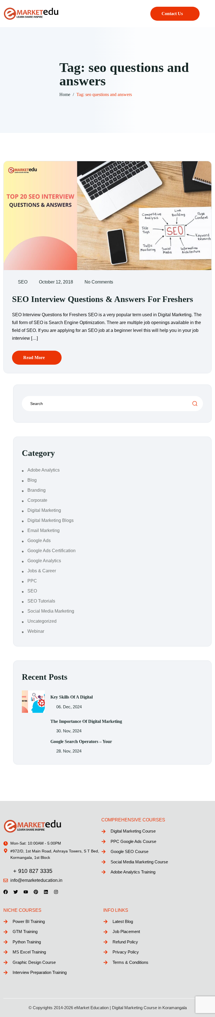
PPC (32, 580)
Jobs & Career (41, 570)
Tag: (104, 94)
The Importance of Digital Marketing (86, 721)
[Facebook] (5, 892)
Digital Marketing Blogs (50, 520)
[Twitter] (15, 892)
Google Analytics (44, 560)
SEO (22, 282)
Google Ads (39, 540)
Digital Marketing (44, 510)
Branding (36, 490)
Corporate (37, 500)
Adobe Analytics (43, 470)
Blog (32, 480)
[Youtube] (26, 892)
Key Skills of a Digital (71, 697)
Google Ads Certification (51, 550)
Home (64, 94)
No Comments (99, 282)
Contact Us (172, 13)
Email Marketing (43, 530)
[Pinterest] (36, 892)
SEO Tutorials (41, 601)
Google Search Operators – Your (81, 741)
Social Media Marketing (50, 611)
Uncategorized (42, 621)
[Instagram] (56, 892)
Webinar (35, 631)
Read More (34, 357)
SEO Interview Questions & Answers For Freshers (102, 299)
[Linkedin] (46, 892)
